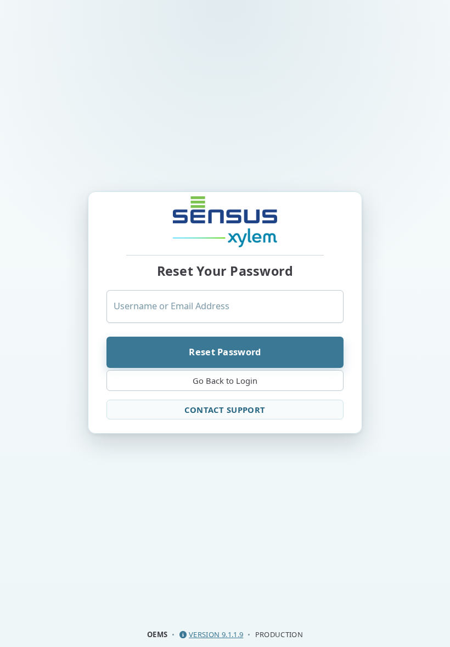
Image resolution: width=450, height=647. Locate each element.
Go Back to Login (225, 380)
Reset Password (225, 351)
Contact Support (225, 409)
